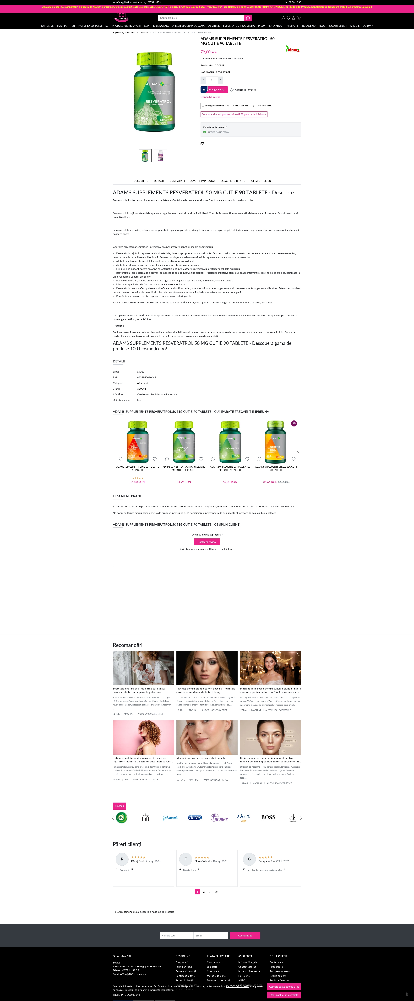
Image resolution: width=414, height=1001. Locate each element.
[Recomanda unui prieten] (202, 144)
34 (216, 892)
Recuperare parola (280, 971)
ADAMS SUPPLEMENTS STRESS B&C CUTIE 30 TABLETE (276, 468)
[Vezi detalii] (120, 459)
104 (206, 7)
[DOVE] (243, 824)
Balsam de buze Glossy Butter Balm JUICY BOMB (256, 7)
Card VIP (368, 26)
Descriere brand (233, 181)
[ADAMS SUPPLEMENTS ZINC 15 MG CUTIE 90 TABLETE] (137, 442)
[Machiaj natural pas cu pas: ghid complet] (206, 737)
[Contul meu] (293, 18)
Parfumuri (47, 26)
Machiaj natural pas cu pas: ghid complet (201, 758)
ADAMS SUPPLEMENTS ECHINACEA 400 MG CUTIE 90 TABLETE (230, 468)
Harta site (244, 976)
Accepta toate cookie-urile (284, 986)
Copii (147, 26)
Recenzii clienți (337, 26)
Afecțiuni (144, 33)
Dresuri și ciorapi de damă (188, 26)
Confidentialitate (185, 976)
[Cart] (298, 18)
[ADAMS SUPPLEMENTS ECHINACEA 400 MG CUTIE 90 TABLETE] (230, 442)
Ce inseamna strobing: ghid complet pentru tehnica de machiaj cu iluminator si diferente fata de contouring (270, 760)
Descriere (141, 181)
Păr (107, 26)
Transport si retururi (218, 980)
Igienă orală (161, 26)
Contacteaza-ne (247, 967)
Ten (73, 26)
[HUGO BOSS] (268, 824)
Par (126, 780)
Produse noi (308, 26)
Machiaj (62, 26)
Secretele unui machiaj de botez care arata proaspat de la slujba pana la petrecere (139, 691)
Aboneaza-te (245, 935)
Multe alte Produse (300, 7)
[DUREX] (194, 824)
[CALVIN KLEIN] (292, 824)
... (210, 892)
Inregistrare (276, 967)
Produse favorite (279, 980)
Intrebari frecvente (249, 971)
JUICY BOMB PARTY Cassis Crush (166, 7)
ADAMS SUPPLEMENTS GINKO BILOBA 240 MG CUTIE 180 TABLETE (184, 468)
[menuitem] (145, 155)
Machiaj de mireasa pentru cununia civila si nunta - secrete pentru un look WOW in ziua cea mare (270, 691)
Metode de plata (216, 976)
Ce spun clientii (262, 181)
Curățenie (214, 26)
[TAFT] (145, 824)
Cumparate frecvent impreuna (192, 181)
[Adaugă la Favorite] (155, 459)
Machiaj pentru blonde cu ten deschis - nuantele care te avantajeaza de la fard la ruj (205, 691)
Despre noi (182, 962)
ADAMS (219, 65)
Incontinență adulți (270, 26)
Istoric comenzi (278, 976)
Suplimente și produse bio (239, 26)
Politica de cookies (237, 986)
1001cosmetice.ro (126, 912)
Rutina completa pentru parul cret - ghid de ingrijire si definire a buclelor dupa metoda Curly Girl (143, 760)
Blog (322, 26)
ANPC (241, 980)
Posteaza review (207, 542)
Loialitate (212, 967)
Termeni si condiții (186, 971)
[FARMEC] (219, 824)
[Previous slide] (112, 818)
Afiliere (355, 26)
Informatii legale (247, 962)
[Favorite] (288, 18)
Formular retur (184, 967)
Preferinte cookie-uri (126, 995)
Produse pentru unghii (126, 26)
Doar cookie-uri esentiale (284, 995)
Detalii (159, 181)
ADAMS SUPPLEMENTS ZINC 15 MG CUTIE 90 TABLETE (137, 468)
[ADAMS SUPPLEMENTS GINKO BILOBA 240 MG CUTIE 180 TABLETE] (184, 442)
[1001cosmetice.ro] (130, 18)
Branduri (119, 806)
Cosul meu (213, 971)
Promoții (292, 26)
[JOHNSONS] (170, 824)
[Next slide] (298, 453)
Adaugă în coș (216, 89)
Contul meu (276, 962)
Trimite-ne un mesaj (218, 132)
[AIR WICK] (121, 824)
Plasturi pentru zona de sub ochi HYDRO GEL (118, 7)
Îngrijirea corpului (90, 26)
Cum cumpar (214, 962)
